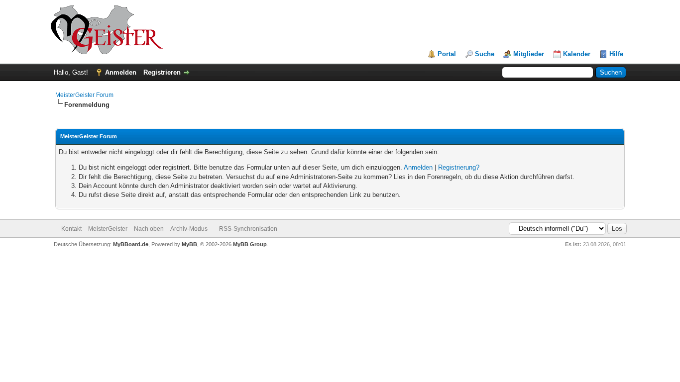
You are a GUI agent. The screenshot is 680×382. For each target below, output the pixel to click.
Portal (447, 54)
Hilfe (616, 54)
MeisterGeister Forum (84, 95)
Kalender (576, 54)
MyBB (189, 244)
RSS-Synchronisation (248, 228)
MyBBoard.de (130, 244)
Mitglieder (528, 54)
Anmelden (120, 72)
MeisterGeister (107, 228)
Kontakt (71, 228)
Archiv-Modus (189, 228)
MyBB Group (250, 244)
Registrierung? (458, 167)
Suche (484, 54)
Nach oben (149, 228)
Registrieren (162, 72)
